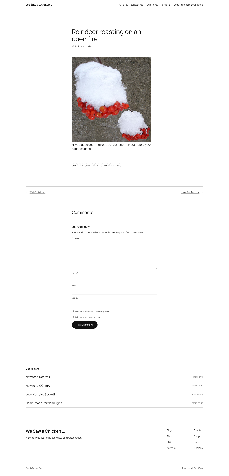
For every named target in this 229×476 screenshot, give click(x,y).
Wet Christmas (37, 192)
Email (74, 285)
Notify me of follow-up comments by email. (91, 311)
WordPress (198, 468)
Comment (76, 238)
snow (105, 165)
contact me (137, 4)
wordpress (115, 165)
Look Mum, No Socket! (40, 394)
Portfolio (165, 4)
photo (90, 46)
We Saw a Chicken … (39, 5)
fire (81, 165)
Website (75, 298)
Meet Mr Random (190, 192)
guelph (89, 165)
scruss (83, 46)
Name (75, 273)
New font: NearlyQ (38, 377)
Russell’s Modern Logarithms (188, 4)
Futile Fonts (152, 4)
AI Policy (123, 4)
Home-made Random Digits (44, 403)
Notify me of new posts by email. (87, 317)
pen (97, 165)
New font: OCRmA (38, 385)
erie (74, 165)
